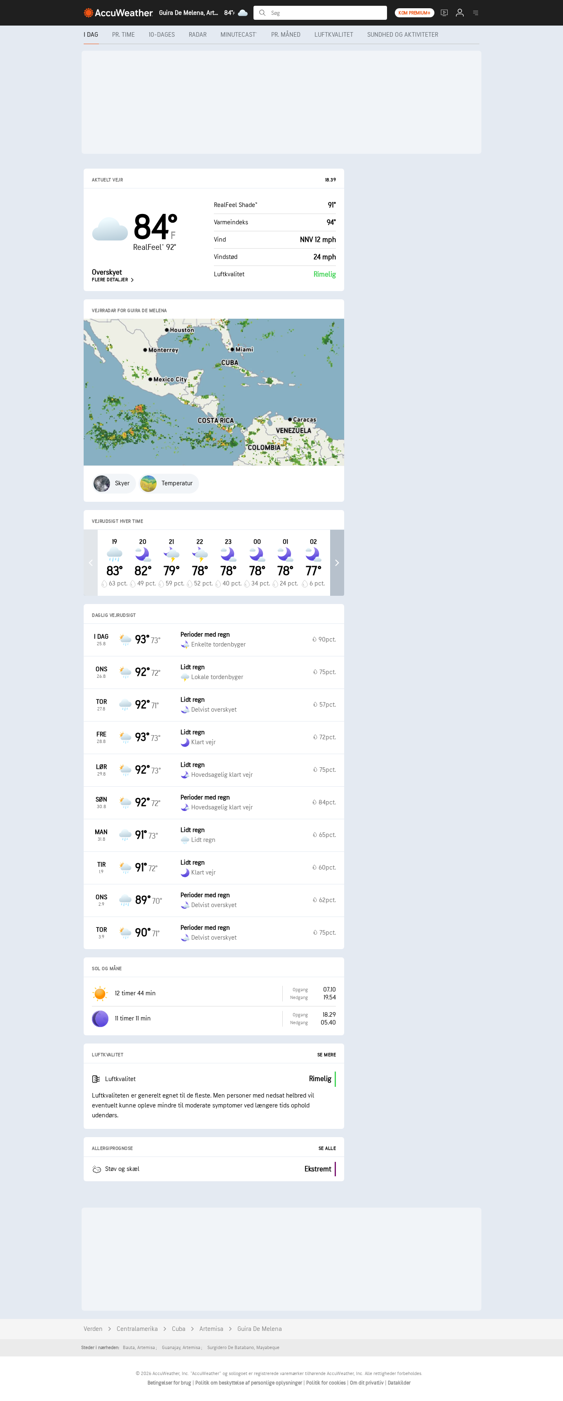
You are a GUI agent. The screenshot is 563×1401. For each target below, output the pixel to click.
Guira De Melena (259, 1329)
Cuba (178, 1329)
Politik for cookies (326, 1383)
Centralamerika (137, 1329)
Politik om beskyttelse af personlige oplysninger (249, 1383)
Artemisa (211, 1329)
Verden (93, 1329)
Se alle (327, 1148)
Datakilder (399, 1383)
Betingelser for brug (170, 1383)
